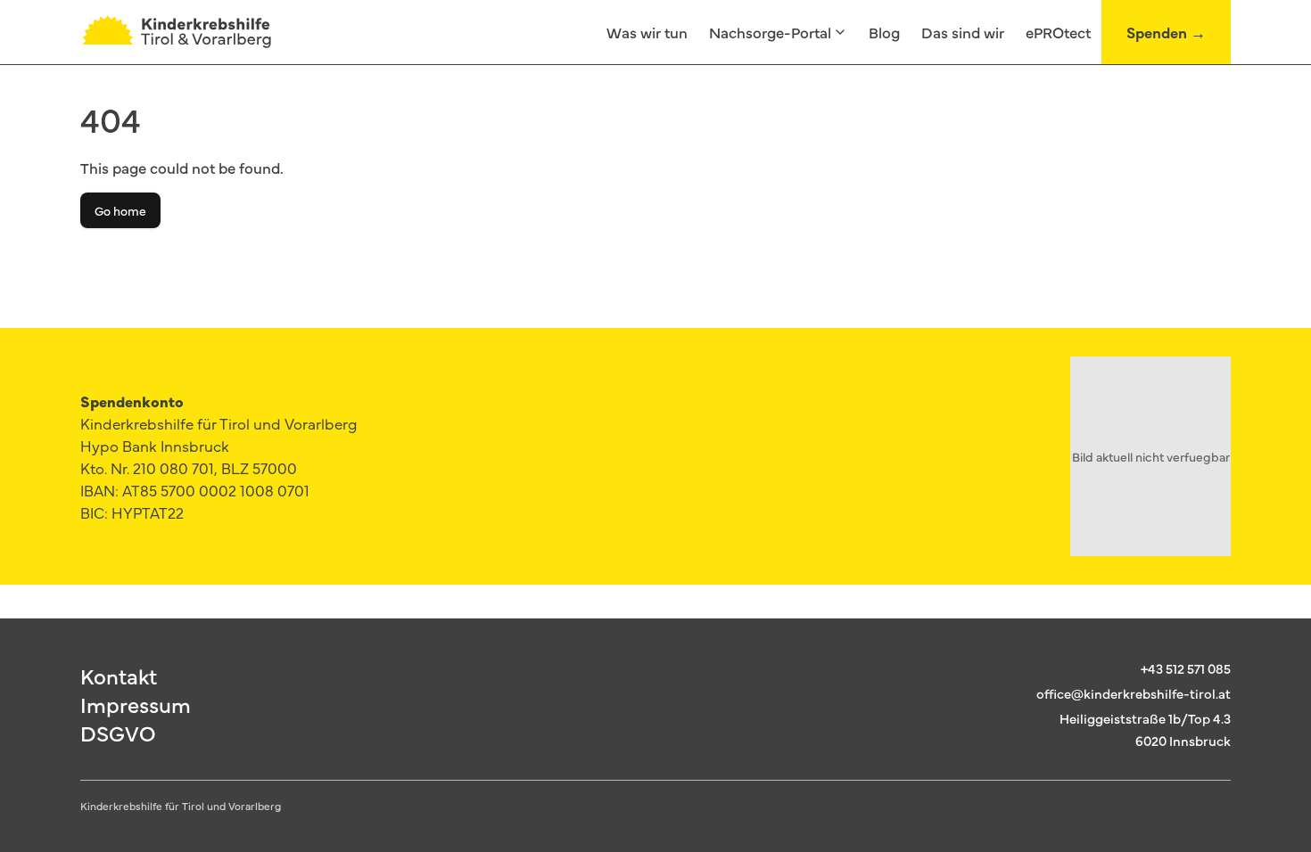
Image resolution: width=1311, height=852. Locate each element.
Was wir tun (647, 31)
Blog (884, 31)
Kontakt (118, 675)
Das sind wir (962, 31)
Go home (120, 210)
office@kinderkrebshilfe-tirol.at (1133, 693)
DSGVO (118, 732)
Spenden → (1166, 31)
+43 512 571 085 (1186, 668)
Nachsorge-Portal (770, 31)
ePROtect (1058, 31)
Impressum (135, 704)
